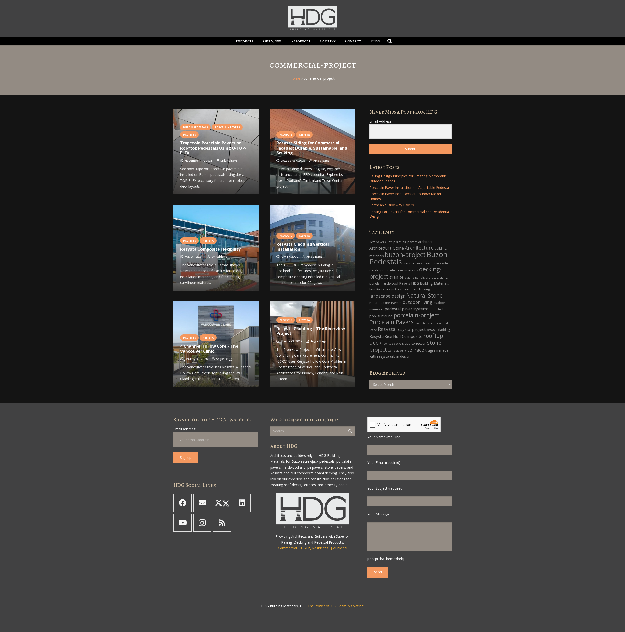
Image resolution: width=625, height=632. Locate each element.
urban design (400, 356)
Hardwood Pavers (395, 283)
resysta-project (411, 329)
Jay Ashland (219, 257)
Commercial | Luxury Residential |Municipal (312, 548)
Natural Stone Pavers (385, 302)
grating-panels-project (420, 277)
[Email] (202, 503)
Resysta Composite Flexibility (210, 249)
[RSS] (222, 523)
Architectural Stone (386, 248)
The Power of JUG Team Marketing (335, 606)
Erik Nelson (228, 161)
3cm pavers (377, 242)
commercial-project (417, 263)
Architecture (419, 248)
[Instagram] (202, 523)
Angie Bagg (321, 161)
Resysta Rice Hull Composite (395, 336)
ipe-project (403, 289)
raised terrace (424, 323)
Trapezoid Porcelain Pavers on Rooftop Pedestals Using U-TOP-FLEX (213, 147)
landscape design (387, 296)
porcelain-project (416, 315)
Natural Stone (424, 295)
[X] (222, 503)
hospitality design (381, 289)
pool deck (437, 309)
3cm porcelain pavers (402, 242)
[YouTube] (182, 523)
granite (396, 277)
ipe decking (421, 289)
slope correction (414, 343)
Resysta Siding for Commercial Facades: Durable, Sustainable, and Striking (311, 147)
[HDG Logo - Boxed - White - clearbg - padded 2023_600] (312, 18)
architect (425, 241)
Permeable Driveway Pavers (391, 205)
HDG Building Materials (430, 283)
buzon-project (405, 254)
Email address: (184, 429)
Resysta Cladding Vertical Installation (302, 246)
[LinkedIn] (242, 503)
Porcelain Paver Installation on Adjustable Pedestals (410, 187)
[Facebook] (182, 503)
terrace (415, 349)
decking (412, 270)
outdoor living (417, 302)
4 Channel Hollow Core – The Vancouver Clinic (209, 348)
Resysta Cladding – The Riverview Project (310, 331)
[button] (257, 41)
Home (295, 78)
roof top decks (391, 343)
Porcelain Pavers (391, 322)
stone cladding (397, 350)
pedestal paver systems (407, 308)
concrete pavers (394, 270)
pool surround (381, 316)
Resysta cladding (438, 330)
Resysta (387, 329)
